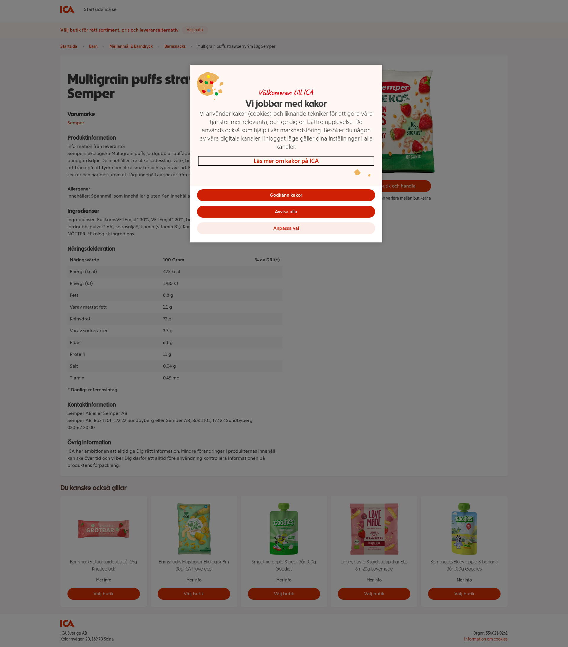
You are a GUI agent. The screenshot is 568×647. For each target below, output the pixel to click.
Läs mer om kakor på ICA (286, 160)
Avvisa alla (286, 211)
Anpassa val (286, 228)
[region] (286, 153)
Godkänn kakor (286, 195)
